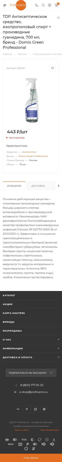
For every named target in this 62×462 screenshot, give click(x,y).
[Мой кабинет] (49, 5)
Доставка (38, 186)
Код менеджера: (49, 429)
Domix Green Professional (33, 156)
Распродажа (12, 330)
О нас (7, 339)
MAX (35, 409)
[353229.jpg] (31, 100)
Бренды (8, 322)
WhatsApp (44, 409)
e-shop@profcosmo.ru (33, 392)
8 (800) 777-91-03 (31, 385)
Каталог (9, 295)
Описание (14, 186)
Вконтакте (18, 409)
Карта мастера (14, 313)
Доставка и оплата (17, 357)
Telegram (26, 409)
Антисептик (29, 152)
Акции (8, 304)
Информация (13, 348)
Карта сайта (22, 429)
